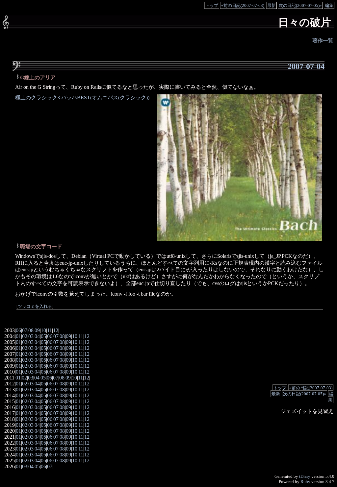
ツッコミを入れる (35, 306)
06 (18, 330)
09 (37, 330)
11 (49, 330)
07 (24, 330)
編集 (329, 5)
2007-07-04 (306, 66)
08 (31, 330)
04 (37, 336)
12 (55, 330)
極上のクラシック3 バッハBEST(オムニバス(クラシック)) (82, 97)
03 (31, 336)
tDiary (304, 476)
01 (18, 336)
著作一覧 (322, 40)
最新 (271, 5)
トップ (211, 5)
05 (43, 336)
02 (24, 336)
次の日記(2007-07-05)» (300, 5)
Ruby (305, 481)
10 (43, 330)
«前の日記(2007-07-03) (242, 5)
